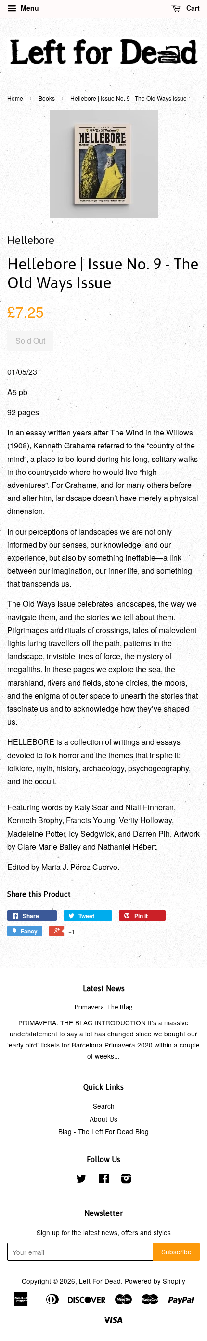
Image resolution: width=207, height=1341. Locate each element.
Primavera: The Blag (104, 1006)
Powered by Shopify (155, 1281)
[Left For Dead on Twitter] (81, 1180)
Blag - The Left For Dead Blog (103, 1131)
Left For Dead (100, 1281)
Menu (29, 8)
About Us (103, 1119)
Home (15, 98)
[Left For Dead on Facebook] (103, 1180)
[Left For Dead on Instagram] (126, 1180)
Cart (192, 8)
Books (47, 98)
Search (104, 1106)
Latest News (104, 988)
